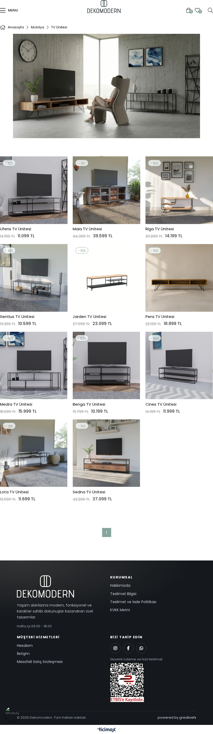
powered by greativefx (177, 717)
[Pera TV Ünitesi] (179, 278)
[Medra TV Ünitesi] (34, 365)
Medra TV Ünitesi (16, 404)
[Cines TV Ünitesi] (179, 365)
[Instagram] (115, 648)
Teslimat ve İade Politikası (133, 601)
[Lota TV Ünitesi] (34, 453)
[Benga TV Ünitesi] (106, 365)
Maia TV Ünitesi (87, 229)
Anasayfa (86, 10)
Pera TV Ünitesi (159, 316)
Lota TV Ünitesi (14, 492)
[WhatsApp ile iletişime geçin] (12, 714)
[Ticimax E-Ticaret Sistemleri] (106, 730)
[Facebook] (128, 648)
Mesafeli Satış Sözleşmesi (40, 661)
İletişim (23, 653)
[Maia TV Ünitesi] (106, 190)
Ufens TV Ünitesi (15, 229)
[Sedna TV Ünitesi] (106, 453)
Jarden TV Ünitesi (89, 316)
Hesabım (25, 645)
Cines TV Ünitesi (160, 404)
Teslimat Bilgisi (123, 593)
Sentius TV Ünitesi (17, 316)
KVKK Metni (120, 609)
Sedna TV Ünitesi (89, 492)
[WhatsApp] (141, 648)
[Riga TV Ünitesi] (179, 190)
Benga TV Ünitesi (89, 404)
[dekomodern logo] (60, 586)
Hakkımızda (120, 585)
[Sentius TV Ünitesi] (34, 278)
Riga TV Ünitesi (159, 229)
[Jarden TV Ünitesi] (106, 278)
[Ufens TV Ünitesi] (34, 190)
